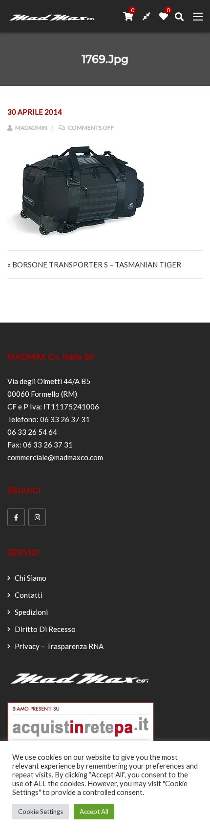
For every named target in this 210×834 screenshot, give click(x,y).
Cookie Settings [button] (40, 811)
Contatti (28, 594)
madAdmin (30, 127)
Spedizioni (31, 612)
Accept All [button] (94, 811)
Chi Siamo (30, 577)
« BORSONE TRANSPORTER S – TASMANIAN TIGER (94, 264)
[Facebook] (16, 517)
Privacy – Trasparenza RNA (59, 646)
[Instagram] (37, 517)
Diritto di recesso (45, 629)
